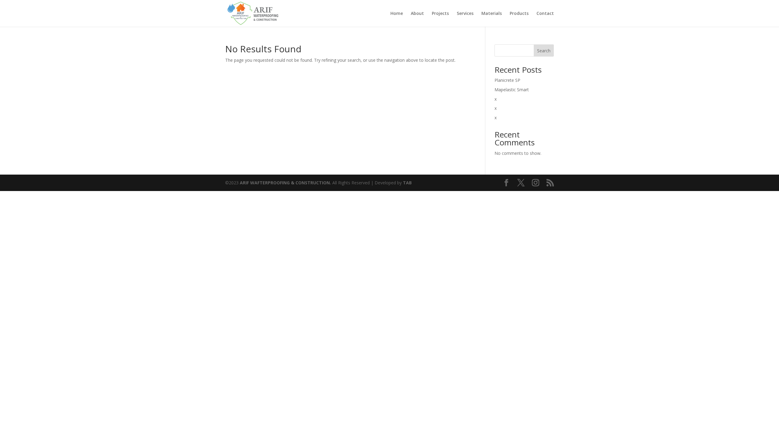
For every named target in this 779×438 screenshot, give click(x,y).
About (417, 13)
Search (543, 51)
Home (396, 13)
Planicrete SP (507, 80)
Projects (440, 13)
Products (519, 13)
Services (465, 13)
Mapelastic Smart (511, 89)
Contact (545, 13)
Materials (491, 13)
